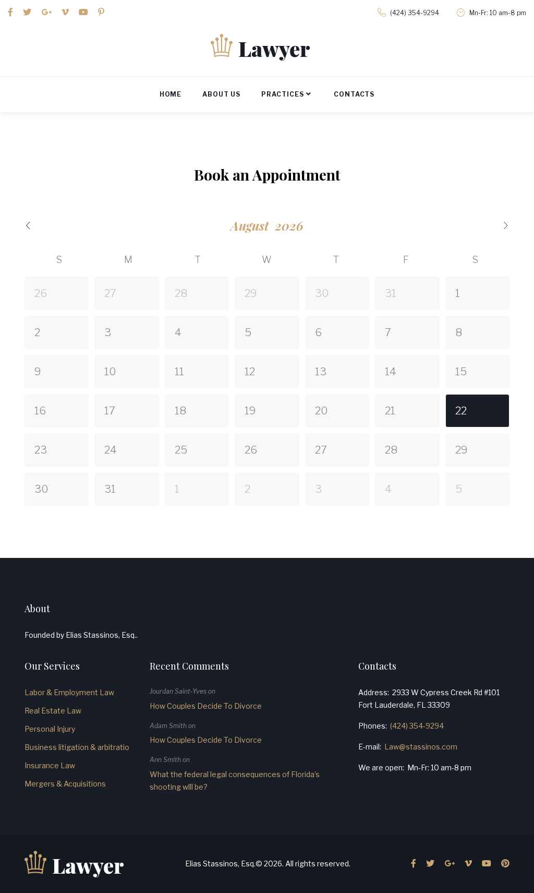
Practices (282, 94)
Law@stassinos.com (420, 746)
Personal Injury (50, 728)
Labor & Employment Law (69, 692)
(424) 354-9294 (414, 13)
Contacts (354, 94)
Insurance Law (50, 765)
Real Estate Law (53, 710)
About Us (221, 94)
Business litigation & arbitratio (77, 747)
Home (171, 94)
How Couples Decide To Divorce (206, 705)
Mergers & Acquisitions (65, 783)
